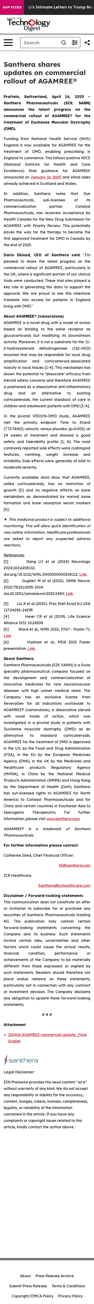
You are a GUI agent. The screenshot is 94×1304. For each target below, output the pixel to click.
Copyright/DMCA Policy (32, 1296)
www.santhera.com (63, 818)
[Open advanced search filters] (74, 42)
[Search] (63, 42)
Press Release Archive (54, 1276)
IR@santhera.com (74, 865)
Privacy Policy (70, 1296)
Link (82, 574)
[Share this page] (87, 42)
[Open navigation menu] (8, 42)
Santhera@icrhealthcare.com (64, 885)
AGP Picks (12, 7)
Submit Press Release (28, 1286)
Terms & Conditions (68, 1286)
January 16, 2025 (46, 177)
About (25, 1276)
